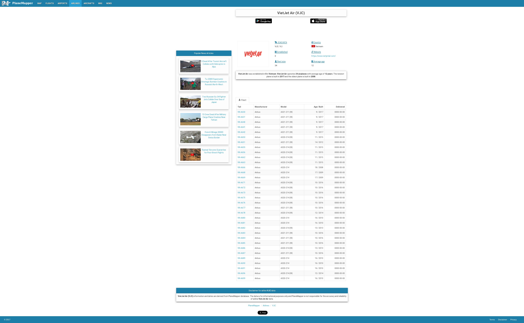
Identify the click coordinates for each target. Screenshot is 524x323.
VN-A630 (241, 112)
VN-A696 (241, 273)
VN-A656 (241, 152)
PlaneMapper (254, 305)
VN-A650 (241, 137)
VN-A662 (241, 157)
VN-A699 (241, 278)
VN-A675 (241, 198)
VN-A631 (241, 117)
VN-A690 (241, 263)
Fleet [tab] (244, 100)
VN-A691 (241, 268)
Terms (493, 320)
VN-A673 (241, 193)
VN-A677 (241, 208)
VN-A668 (241, 172)
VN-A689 (241, 258)
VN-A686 (241, 248)
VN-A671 (241, 182)
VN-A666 (241, 167)
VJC (274, 305)
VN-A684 (241, 238)
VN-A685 (241, 243)
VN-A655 (241, 147)
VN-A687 (241, 253)
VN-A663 (241, 162)
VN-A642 (241, 132)
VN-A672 (241, 187)
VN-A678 (241, 213)
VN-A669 (241, 177)
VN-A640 (241, 122)
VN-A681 (241, 223)
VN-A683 (241, 233)
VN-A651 (241, 142)
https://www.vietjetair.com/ (323, 56)
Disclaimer (504, 320)
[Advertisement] (291, 32)
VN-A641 (241, 127)
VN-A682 (241, 228)
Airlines (266, 305)
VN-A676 (241, 203)
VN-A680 (241, 218)
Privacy (515, 320)
